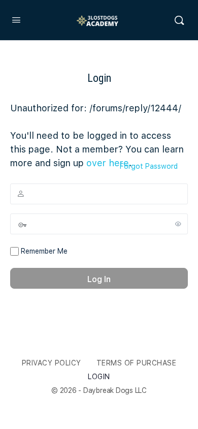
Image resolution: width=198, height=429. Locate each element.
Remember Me (43, 251)
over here (107, 163)
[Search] (179, 20)
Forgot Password (149, 166)
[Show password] (178, 223)
